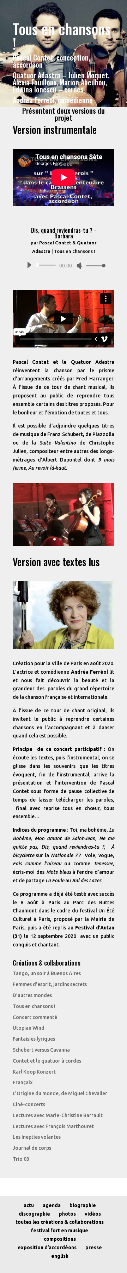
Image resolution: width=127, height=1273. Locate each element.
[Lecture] (29, 265)
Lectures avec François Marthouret (53, 1126)
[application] (63, 265)
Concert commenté (35, 1017)
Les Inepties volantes (37, 1137)
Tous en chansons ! (34, 1006)
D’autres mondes (32, 995)
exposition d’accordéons (47, 1247)
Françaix (22, 1082)
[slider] (94, 265)
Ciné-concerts (29, 1104)
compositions (60, 1239)
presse (93, 1247)
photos (67, 1214)
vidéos (93, 1214)
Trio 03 (21, 1159)
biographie (82, 1205)
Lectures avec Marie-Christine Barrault (58, 1115)
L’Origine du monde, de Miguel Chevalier (60, 1093)
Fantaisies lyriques (34, 1039)
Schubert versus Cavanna (41, 1050)
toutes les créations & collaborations (60, 1222)
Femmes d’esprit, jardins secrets (50, 984)
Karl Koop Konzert (34, 1072)
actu (29, 1205)
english (59, 1256)
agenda (52, 1205)
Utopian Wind (28, 1028)
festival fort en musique (59, 1230)
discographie (34, 1214)
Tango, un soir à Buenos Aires (47, 973)
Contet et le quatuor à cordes (47, 1061)
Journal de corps (32, 1148)
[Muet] (80, 265)
